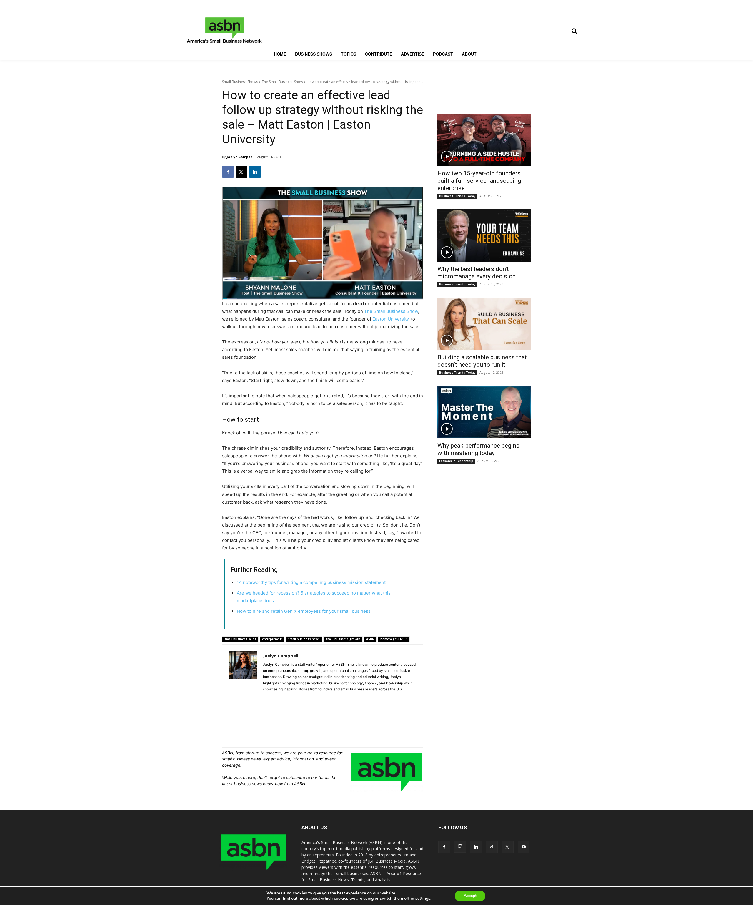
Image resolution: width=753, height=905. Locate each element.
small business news (304, 639)
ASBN (370, 639)
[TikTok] (492, 847)
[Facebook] (228, 172)
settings (422, 898)
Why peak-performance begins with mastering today (478, 449)
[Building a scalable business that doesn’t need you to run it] (484, 324)
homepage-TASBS (393, 639)
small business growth (343, 639)
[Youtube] (523, 847)
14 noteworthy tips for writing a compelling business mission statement (311, 582)
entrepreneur (272, 639)
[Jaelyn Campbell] (243, 672)
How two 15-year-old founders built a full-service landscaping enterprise (479, 181)
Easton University (390, 319)
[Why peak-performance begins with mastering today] (484, 412)
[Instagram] (460, 847)
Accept (470, 896)
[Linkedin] (255, 172)
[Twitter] (241, 172)
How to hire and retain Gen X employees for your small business (304, 611)
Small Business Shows (240, 81)
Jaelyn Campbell (241, 157)
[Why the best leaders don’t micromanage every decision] (484, 235)
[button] (574, 31)
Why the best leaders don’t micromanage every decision (476, 272)
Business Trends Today (457, 196)
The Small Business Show (282, 81)
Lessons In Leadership (456, 461)
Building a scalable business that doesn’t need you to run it (482, 361)
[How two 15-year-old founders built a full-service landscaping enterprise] (484, 140)
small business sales (240, 639)
